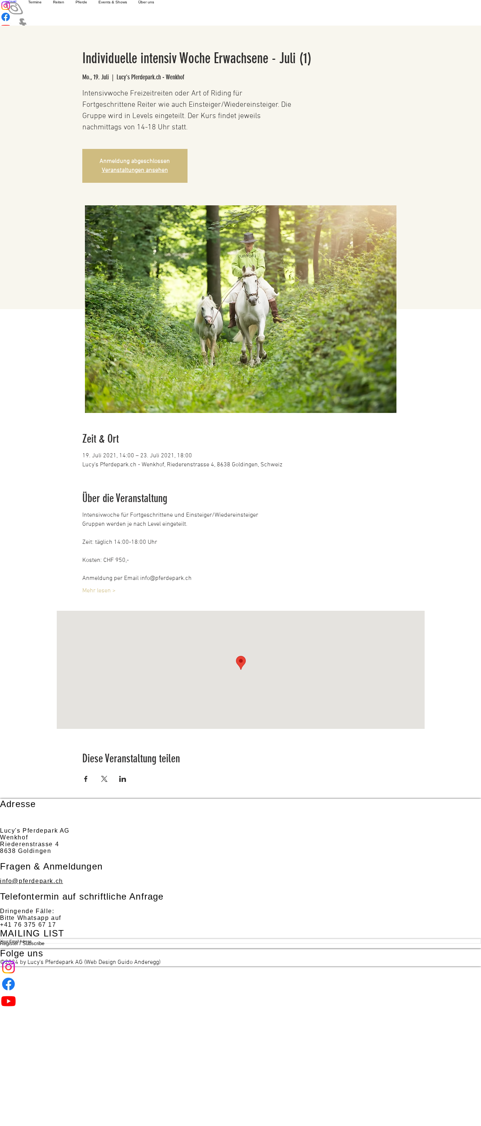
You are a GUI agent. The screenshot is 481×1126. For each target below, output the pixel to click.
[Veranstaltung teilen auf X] (104, 779)
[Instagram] (240, 967)
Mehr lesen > (99, 591)
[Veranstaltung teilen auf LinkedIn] (122, 779)
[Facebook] (240, 984)
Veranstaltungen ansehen (135, 170)
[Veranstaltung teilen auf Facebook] (85, 779)
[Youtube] (240, 1000)
